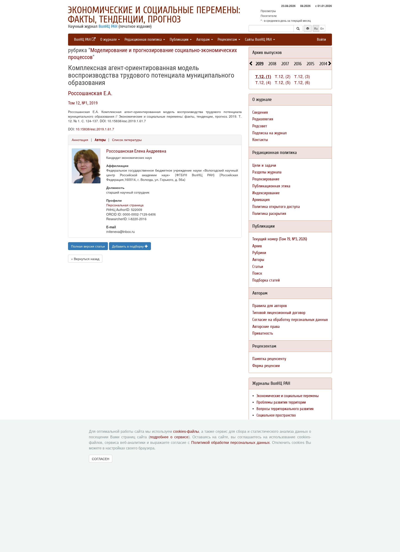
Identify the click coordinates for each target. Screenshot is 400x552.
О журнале (109, 39)
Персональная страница (125, 205)
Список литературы (127, 139)
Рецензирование (265, 179)
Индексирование (266, 193)
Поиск (257, 273)
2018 (272, 63)
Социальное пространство (276, 415)
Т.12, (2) (283, 76)
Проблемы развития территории (281, 402)
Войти (321, 39)
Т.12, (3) (302, 76)
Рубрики (259, 252)
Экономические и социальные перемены (287, 396)
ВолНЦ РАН (108, 26)
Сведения (260, 112)
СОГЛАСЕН (100, 458)
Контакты (260, 139)
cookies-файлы (186, 431)
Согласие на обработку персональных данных (290, 319)
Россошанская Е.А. (90, 93)
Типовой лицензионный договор (278, 312)
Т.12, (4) (263, 82)
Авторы (100, 140)
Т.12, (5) (283, 82)
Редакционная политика (144, 39)
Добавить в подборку (128, 246)
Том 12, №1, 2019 (83, 102)
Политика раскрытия (269, 213)
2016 (298, 63)
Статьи (257, 266)
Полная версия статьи (88, 246)
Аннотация (80, 139)
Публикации (179, 39)
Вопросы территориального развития (285, 409)
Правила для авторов (269, 305)
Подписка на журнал (269, 133)
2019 (259, 63)
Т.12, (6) (302, 82)
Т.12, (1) (263, 76)
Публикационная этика (271, 186)
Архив (257, 246)
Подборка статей (266, 280)
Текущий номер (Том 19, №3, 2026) (279, 239)
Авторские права (266, 326)
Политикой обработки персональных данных (230, 443)
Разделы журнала (266, 172)
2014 (323, 63)
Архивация (261, 199)
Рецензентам (228, 39)
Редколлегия (262, 119)
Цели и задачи (264, 165)
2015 (310, 63)
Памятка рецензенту (269, 358)
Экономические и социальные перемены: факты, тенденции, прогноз (154, 15)
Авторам (203, 39)
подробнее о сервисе (169, 437)
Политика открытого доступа (276, 206)
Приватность (262, 333)
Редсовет (259, 126)
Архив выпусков (267, 52)
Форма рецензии (266, 365)
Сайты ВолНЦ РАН (259, 39)
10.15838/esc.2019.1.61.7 (95, 129)
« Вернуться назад (85, 258)
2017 (285, 63)
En (322, 28)
